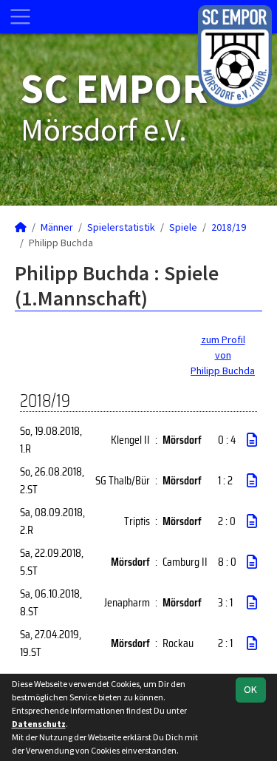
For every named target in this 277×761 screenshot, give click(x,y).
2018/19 (228, 227)
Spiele (183, 227)
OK (250, 689)
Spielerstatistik (121, 227)
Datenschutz (39, 723)
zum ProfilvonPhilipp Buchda (223, 355)
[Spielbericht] (252, 440)
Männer (57, 227)
